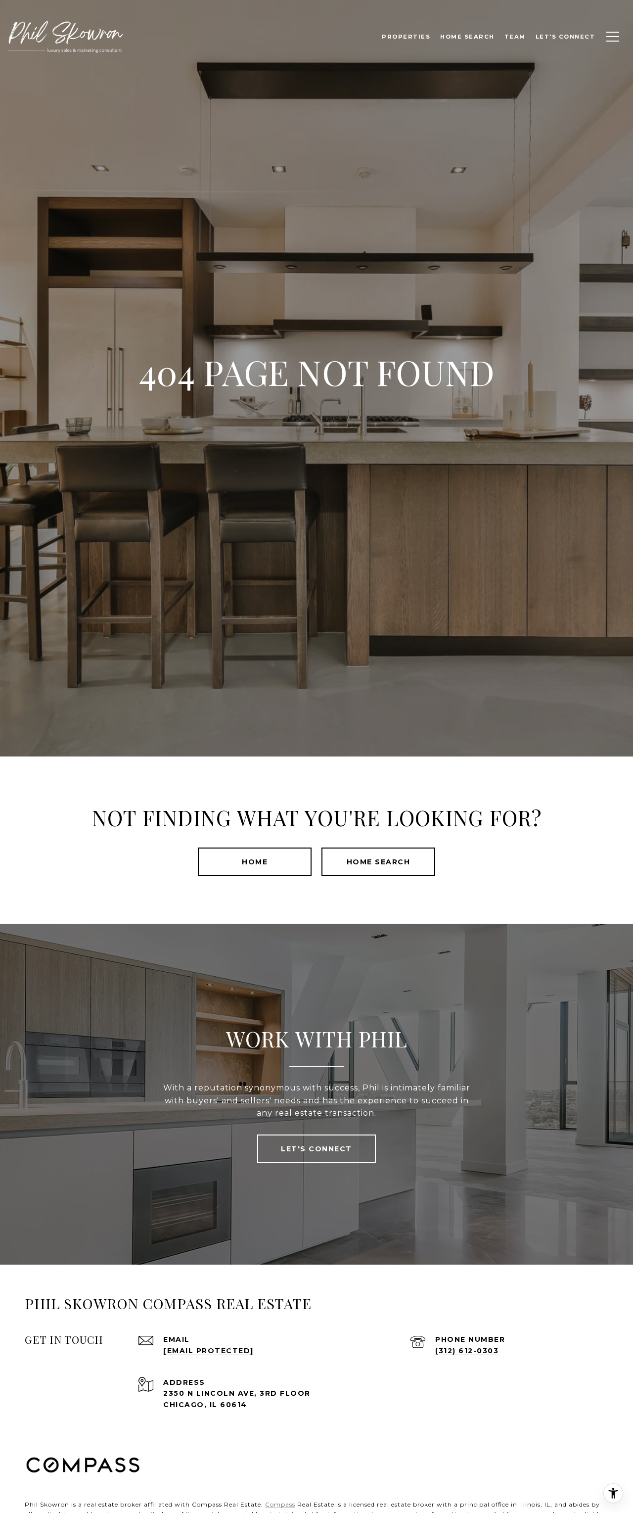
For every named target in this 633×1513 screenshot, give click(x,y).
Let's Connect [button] (316, 1148)
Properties (406, 36)
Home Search (378, 861)
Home (255, 861)
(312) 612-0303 (466, 1350)
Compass (280, 1504)
